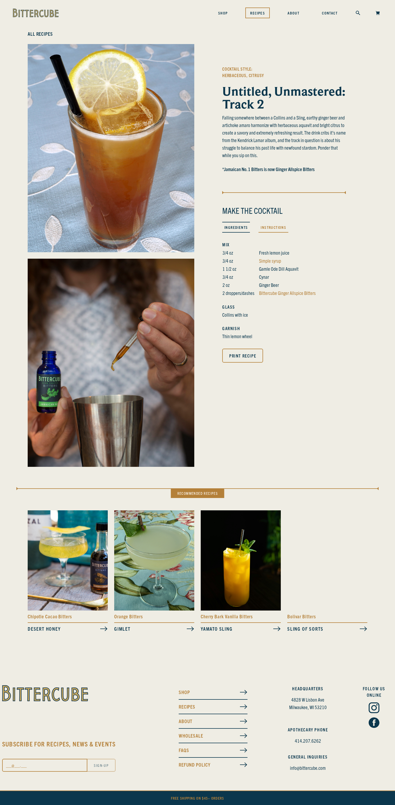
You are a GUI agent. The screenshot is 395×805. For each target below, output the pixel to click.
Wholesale (191, 735)
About (293, 12)
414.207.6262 (308, 741)
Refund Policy (194, 764)
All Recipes (40, 34)
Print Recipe (242, 355)
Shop (223, 12)
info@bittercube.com (308, 768)
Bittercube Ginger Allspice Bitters (287, 293)
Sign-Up (101, 765)
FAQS (184, 750)
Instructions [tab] (273, 227)
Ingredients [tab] (236, 227)
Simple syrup (270, 261)
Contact (329, 12)
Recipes (257, 12)
